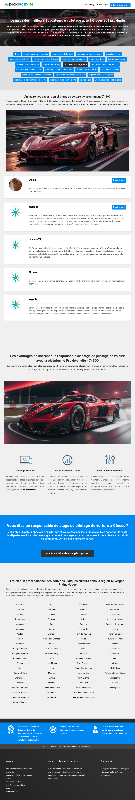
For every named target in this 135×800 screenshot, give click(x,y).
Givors (51, 629)
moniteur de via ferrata (87, 69)
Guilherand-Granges (51, 639)
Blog (8, 788)
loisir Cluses (53, 779)
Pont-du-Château (83, 634)
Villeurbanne (115, 678)
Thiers (115, 629)
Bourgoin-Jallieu (20, 658)
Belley (20, 639)
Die (51, 605)
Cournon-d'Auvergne (20, 697)
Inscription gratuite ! (120, 5)
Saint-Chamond (83, 663)
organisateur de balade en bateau (70, 75)
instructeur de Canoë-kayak (46, 59)
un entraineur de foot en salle (108, 80)
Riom (83, 649)
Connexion (103, 5)
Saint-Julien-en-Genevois (83, 697)
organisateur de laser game (101, 75)
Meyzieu (51, 683)
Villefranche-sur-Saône (115, 673)
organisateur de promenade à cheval (30, 80)
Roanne (83, 653)
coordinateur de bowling (62, 54)
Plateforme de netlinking (15, 785)
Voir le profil (120, 180)
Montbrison (52, 692)
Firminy (52, 614)
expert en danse (113, 54)
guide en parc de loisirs (20, 59)
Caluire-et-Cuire (20, 673)
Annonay (20, 624)
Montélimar (52, 697)
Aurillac (20, 634)
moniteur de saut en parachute (59, 69)
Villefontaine (115, 668)
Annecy (20, 614)
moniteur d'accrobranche (28, 64)
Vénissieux (115, 653)
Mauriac (51, 673)
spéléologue (85, 80)
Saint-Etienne (83, 678)
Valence (115, 644)
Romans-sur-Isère (83, 658)
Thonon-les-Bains (115, 634)
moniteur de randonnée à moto (104, 64)
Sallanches (115, 614)
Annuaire (9, 769)
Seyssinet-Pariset (115, 619)
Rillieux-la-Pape (83, 644)
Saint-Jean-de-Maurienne (83, 692)
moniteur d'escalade (110, 69)
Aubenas (20, 629)
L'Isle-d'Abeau (51, 663)
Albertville (20, 609)
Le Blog (90, 5)
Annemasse (20, 619)
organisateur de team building (63, 80)
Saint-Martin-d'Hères (115, 605)
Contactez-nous (12, 792)
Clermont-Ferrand (20, 692)
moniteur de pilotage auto (75, 64)
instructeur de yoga (116, 59)
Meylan (52, 678)
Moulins (83, 609)
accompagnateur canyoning (35, 54)
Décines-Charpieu (20, 702)
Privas (83, 639)
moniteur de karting (51, 64)
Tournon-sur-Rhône (115, 639)
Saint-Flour (83, 683)
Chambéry (20, 683)
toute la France (29, 490)
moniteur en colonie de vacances (36, 75)
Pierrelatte (83, 629)
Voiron (115, 683)
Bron (20, 668)
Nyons (83, 614)
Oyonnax (83, 624)
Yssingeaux (115, 688)
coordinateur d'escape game (89, 54)
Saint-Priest (115, 609)
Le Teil (51, 658)
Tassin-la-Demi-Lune (115, 624)
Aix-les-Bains (20, 605)
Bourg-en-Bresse (20, 649)
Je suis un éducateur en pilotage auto (67, 553)
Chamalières (20, 678)
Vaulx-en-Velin (115, 649)
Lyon (52, 668)
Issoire (52, 644)
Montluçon (83, 605)
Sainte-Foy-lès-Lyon (83, 668)
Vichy (115, 658)
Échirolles (52, 609)
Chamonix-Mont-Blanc (20, 688)
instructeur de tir (97, 59)
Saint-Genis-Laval (83, 688)
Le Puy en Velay (51, 653)
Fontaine (51, 619)
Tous (17, 54)
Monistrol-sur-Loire (52, 688)
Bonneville (20, 644)
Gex (51, 624)
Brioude (20, 663)
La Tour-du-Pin (51, 649)
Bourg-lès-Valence (20, 653)
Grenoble (52, 634)
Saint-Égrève (83, 673)
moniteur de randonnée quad (28, 69)
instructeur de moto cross (73, 59)
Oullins (83, 619)
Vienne (115, 663)
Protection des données (15, 782)
